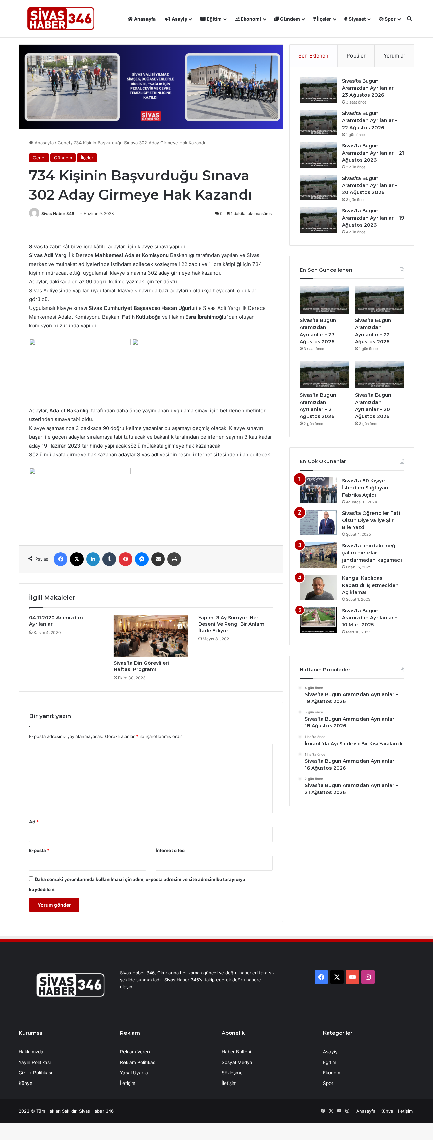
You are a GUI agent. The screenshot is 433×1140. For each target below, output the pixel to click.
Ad (34, 821)
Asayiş (178, 19)
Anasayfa (144, 19)
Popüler (356, 55)
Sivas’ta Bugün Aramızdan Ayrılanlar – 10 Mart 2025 (369, 618)
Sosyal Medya (237, 1062)
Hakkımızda (31, 1051)
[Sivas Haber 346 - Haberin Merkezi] (61, 18)
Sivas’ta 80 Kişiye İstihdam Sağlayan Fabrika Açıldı (365, 488)
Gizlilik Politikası (35, 1072)
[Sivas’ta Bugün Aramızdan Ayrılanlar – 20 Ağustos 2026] (318, 187)
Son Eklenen (313, 55)
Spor (390, 19)
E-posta (39, 850)
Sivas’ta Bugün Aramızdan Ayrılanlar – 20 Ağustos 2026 (369, 185)
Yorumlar (394, 55)
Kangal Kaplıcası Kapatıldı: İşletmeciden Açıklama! (370, 585)
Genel (64, 142)
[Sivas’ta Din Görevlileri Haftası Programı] (151, 636)
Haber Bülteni (236, 1051)
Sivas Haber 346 (57, 213)
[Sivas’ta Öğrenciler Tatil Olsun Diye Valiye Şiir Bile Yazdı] (318, 522)
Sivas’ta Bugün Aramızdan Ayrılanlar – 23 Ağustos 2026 (369, 88)
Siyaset (357, 19)
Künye (25, 1083)
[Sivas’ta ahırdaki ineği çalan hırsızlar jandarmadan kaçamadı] (318, 555)
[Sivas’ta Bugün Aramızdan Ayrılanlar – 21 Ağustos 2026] (318, 155)
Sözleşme (232, 1072)
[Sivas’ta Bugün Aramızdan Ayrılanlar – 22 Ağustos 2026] (318, 122)
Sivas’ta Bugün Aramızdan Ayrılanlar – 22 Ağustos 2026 (369, 120)
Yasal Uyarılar (135, 1072)
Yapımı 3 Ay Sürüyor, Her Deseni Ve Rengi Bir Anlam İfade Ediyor (231, 624)
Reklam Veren (135, 1051)
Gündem (289, 19)
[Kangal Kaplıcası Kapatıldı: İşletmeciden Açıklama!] (318, 587)
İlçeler (323, 19)
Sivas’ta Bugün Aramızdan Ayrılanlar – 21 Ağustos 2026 (373, 153)
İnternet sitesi (171, 850)
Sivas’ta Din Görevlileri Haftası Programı (141, 666)
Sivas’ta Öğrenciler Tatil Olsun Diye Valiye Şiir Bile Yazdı (372, 520)
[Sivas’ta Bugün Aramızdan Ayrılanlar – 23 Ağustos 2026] (318, 90)
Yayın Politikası (35, 1062)
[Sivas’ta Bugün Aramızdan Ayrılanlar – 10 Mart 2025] (318, 620)
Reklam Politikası (138, 1062)
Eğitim (214, 19)
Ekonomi (250, 19)
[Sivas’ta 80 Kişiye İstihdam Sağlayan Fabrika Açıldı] (318, 490)
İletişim (127, 1083)
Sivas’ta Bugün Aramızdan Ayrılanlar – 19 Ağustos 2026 (373, 218)
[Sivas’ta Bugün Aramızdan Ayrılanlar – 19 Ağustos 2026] (318, 220)
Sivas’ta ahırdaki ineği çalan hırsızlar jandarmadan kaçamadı (372, 553)
